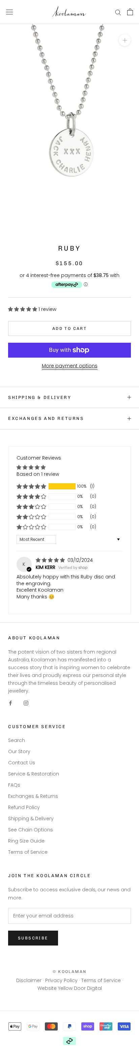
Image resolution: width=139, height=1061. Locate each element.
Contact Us (21, 762)
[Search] (118, 12)
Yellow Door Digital (80, 988)
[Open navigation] (9, 12)
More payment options (70, 365)
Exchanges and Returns (46, 418)
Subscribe (33, 938)
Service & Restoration (33, 773)
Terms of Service (28, 852)
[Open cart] (130, 11)
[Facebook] (10, 703)
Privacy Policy (61, 980)
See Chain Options (30, 829)
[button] (23, 309)
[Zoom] (125, 40)
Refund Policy (24, 807)
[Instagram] (26, 703)
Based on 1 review (38, 474)
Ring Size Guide (26, 840)
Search (16, 740)
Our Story (19, 751)
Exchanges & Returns (33, 796)
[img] (51, 560)
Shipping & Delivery (39, 397)
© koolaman (70, 971)
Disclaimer (28, 980)
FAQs (14, 785)
